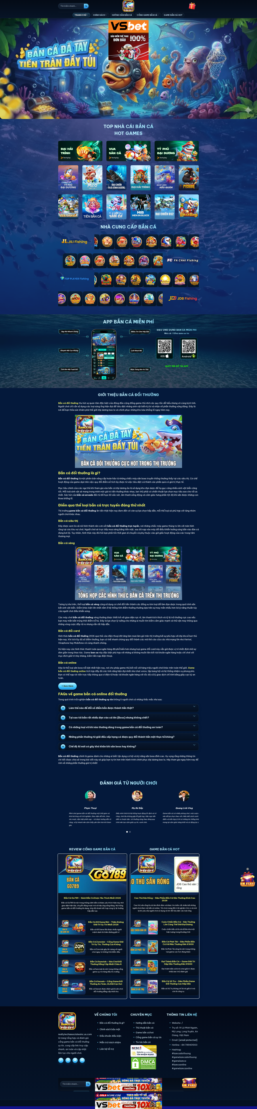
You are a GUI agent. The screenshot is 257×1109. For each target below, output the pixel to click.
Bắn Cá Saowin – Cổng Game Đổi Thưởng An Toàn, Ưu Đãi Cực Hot (106, 982)
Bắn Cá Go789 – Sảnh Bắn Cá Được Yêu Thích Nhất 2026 (92, 898)
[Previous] (64, 812)
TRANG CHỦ (80, 15)
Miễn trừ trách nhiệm (110, 1042)
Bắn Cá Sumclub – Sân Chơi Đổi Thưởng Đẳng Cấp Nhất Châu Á (106, 962)
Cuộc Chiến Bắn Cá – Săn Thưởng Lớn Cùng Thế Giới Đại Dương (178, 923)
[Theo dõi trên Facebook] (61, 1060)
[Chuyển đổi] (194, 706)
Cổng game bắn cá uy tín (148, 1037)
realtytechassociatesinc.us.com (75, 1034)
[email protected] (188, 1040)
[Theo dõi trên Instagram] (68, 1060)
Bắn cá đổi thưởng (68, 403)
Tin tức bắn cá (143, 1042)
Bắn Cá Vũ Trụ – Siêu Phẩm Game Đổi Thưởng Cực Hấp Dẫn (178, 982)
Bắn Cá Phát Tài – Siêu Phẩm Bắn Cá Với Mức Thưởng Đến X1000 (178, 942)
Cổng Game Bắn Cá (147, 15)
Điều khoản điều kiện (110, 1036)
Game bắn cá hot (145, 1032)
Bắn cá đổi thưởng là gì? (112, 1023)
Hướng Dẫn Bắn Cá (122, 15)
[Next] (192, 812)
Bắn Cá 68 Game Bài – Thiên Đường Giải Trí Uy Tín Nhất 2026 (106, 923)
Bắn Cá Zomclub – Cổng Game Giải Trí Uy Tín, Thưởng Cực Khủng (105, 943)
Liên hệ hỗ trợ (107, 1049)
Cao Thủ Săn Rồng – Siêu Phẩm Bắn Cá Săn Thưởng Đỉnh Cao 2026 (164, 899)
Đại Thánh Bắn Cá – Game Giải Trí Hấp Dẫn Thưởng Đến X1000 (178, 962)
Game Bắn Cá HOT (173, 15)
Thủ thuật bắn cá (144, 1027)
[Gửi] (86, 6)
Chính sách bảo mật (110, 1029)
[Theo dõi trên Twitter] (75, 1060)
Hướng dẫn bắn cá (145, 1023)
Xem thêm (68, 686)
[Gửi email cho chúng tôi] (82, 1060)
